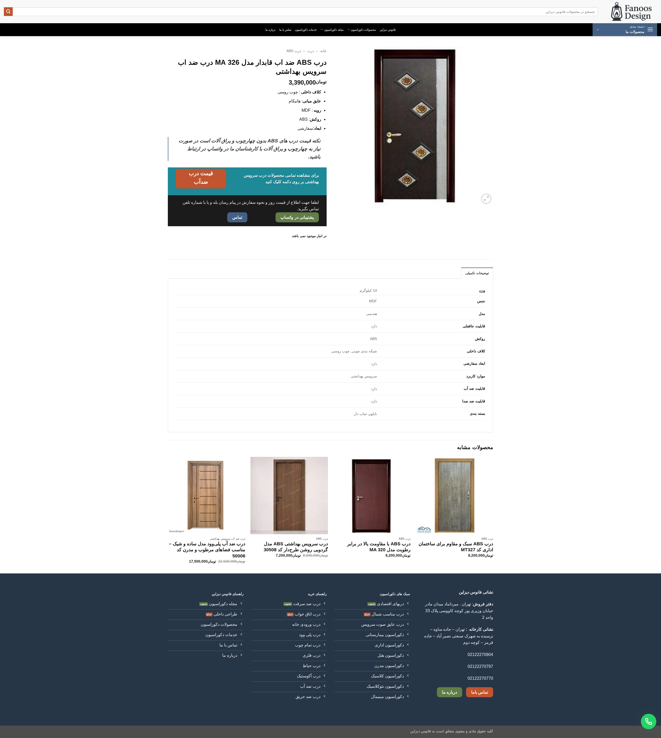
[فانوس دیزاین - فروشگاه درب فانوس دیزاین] (631, 11)
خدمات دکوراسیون (306, 29)
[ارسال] (8, 11)
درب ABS (293, 51)
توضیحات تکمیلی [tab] (477, 273)
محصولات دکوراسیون (363, 29)
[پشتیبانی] (648, 721)
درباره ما (270, 29)
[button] (625, 29)
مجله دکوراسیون (334, 29)
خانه (323, 51)
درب (310, 51)
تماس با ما (285, 29)
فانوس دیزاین (388, 29)
